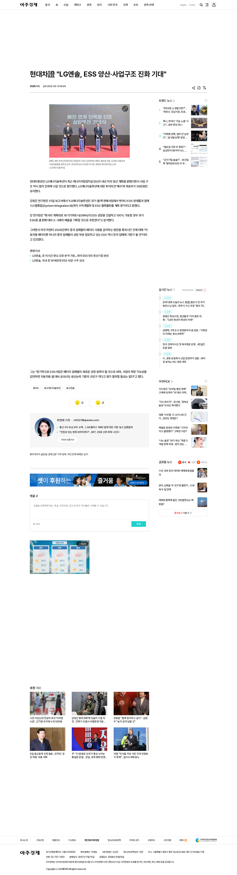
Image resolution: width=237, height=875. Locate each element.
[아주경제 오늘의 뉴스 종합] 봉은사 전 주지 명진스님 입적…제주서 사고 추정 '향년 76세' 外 (184, 304)
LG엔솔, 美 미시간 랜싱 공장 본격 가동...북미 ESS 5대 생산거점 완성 (70, 255)
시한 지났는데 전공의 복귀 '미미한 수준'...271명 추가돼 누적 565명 (46, 720)
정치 (99, 4)
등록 (139, 523)
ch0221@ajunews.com (86, 420)
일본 (194, 462)
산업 (66, 4)
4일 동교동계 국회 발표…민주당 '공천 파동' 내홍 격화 (47, 755)
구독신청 (40, 840)
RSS (182, 840)
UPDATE (199, 290)
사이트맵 (167, 840)
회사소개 (24, 840)
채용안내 (56, 840)
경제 (89, 4)
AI (57, 4)
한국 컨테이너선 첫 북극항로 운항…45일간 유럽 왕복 (184, 346)
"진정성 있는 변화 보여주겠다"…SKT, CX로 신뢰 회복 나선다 (89, 432)
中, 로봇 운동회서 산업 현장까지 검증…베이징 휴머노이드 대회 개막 (184, 360)
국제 (125, 4)
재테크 (77, 4)
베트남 (204, 462)
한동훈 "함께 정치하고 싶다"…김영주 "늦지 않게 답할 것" (131, 720)
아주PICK (164, 381)
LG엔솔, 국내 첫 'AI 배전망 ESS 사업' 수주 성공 (58, 260)
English (183, 5)
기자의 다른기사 (67, 439)
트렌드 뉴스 (165, 101)
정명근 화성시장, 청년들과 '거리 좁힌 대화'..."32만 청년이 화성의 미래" (182, 318)
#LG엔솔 (70, 388)
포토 (135, 4)
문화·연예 (149, 4)
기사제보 (72, 840)
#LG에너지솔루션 (52, 388)
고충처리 (151, 840)
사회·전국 (113, 4)
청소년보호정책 (114, 840)
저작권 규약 (134, 840)
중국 (47, 4)
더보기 (174, 514)
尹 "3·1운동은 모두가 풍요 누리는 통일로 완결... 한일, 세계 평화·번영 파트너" (88, 755)
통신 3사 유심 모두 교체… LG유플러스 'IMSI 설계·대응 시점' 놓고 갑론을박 (96, 427)
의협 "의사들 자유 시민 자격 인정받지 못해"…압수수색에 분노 (131, 755)
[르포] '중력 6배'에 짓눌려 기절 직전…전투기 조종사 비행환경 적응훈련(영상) (89, 720)
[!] (206, 100)
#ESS (36, 388)
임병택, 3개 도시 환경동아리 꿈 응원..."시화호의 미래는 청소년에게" (185, 332)
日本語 (192, 5)
